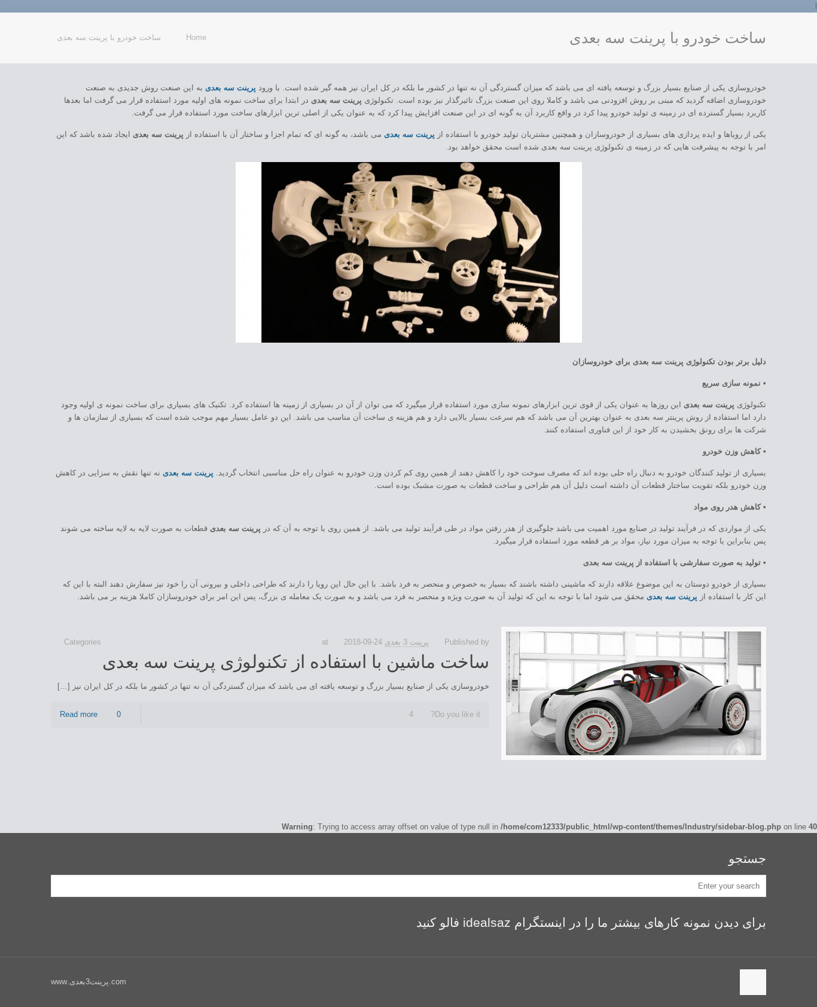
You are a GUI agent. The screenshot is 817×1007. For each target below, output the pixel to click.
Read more (78, 714)
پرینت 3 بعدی (407, 641)
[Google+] (69, 30)
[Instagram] (57, 30)
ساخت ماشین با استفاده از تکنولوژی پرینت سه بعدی (295, 662)
